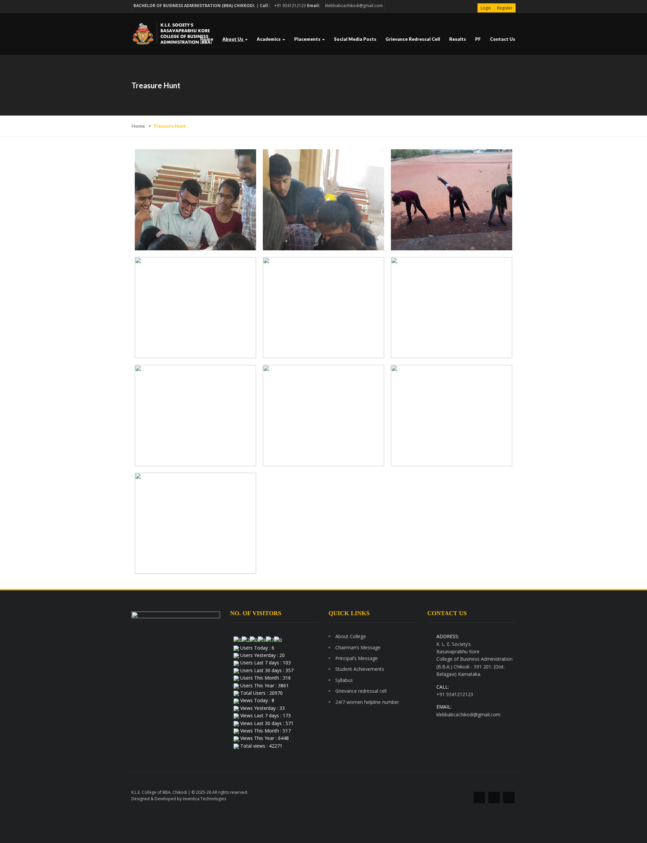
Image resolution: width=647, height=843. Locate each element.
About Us (233, 39)
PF (478, 39)
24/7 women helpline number (367, 702)
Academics (269, 39)
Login (486, 8)
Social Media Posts (355, 39)
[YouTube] (494, 797)
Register (505, 8)
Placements (307, 39)
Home (206, 39)
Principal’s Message (356, 658)
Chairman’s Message (357, 647)
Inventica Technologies (204, 799)
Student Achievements (359, 669)
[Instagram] (509, 797)
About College (350, 636)
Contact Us (502, 39)
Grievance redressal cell (413, 39)
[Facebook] (479, 797)
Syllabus (344, 680)
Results (457, 39)
